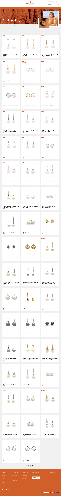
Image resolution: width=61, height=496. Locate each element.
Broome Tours (14, 474)
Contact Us (3, 474)
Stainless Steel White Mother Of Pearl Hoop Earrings (30, 282)
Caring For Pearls (24, 479)
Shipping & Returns (24, 475)
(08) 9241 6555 (24, 484)
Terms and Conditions (5, 483)
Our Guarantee (24, 478)
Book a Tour (56, 1)
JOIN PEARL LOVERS (36, 477)
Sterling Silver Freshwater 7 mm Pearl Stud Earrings (10, 459)
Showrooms (3, 475)
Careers (3, 479)
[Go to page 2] (32, 466)
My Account (23, 474)
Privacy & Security (4, 478)
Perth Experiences (14, 475)
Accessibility (3, 482)
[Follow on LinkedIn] (8, 489)
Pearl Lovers (51, 1)
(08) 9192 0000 (15, 480)
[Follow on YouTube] (6, 489)
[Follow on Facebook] (2, 489)
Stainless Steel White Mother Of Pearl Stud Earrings (10, 257)
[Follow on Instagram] (4, 489)
